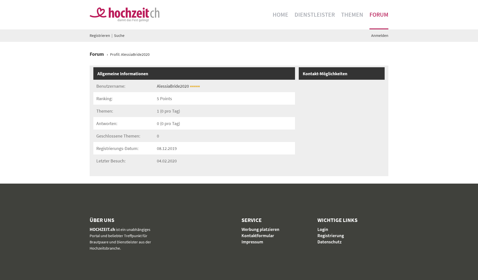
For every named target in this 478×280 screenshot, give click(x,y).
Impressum (252, 242)
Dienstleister (315, 14)
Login (322, 229)
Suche (119, 35)
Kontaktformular (257, 235)
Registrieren (100, 35)
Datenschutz (329, 242)
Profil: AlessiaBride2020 (130, 54)
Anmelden (379, 35)
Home (280, 14)
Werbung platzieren (260, 229)
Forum (378, 14)
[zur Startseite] (124, 15)
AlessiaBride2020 (173, 86)
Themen (352, 14)
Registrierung (330, 235)
